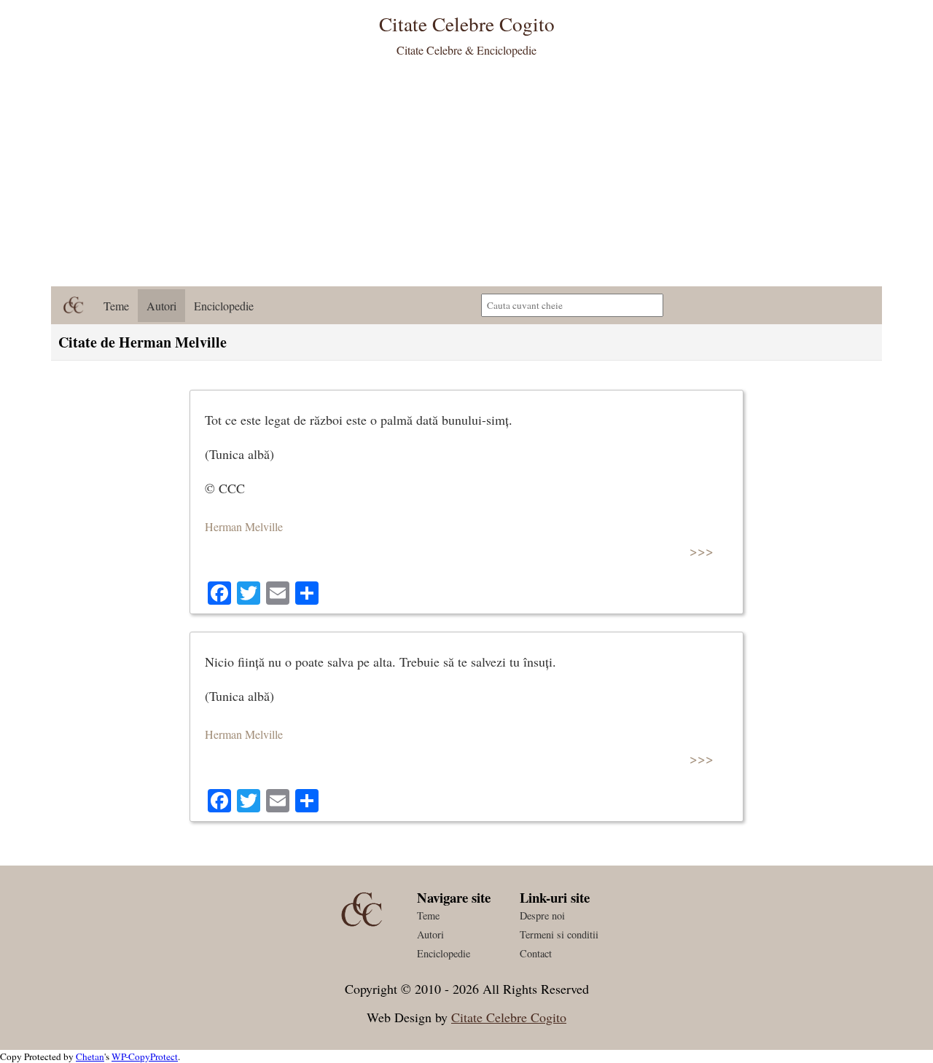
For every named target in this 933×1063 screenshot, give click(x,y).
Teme (116, 305)
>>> (702, 550)
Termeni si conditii (559, 934)
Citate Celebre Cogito (508, 1017)
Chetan (90, 1056)
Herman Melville (244, 526)
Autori (161, 305)
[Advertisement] (466, 177)
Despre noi (542, 915)
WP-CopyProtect (145, 1056)
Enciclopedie (224, 305)
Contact (536, 953)
